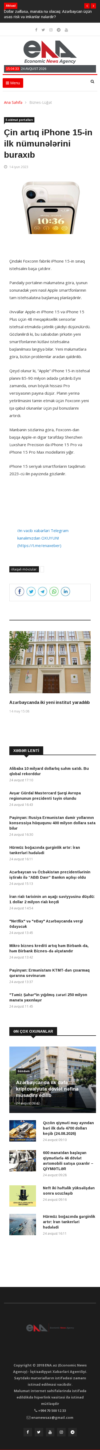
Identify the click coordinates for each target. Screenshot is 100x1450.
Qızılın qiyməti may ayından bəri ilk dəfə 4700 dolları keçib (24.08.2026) (68, 1128)
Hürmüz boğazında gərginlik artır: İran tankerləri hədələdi (69, 1221)
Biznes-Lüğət (40, 102)
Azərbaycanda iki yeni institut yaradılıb (49, 702)
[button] (87, 6)
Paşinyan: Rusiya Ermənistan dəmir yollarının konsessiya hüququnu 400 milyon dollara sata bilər (52, 822)
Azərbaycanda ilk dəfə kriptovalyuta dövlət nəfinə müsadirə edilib (47, 1089)
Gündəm (24, 1071)
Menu (14, 82)
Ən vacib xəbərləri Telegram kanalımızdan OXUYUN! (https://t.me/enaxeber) (43, 538)
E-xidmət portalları (19, 120)
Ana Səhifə (13, 102)
